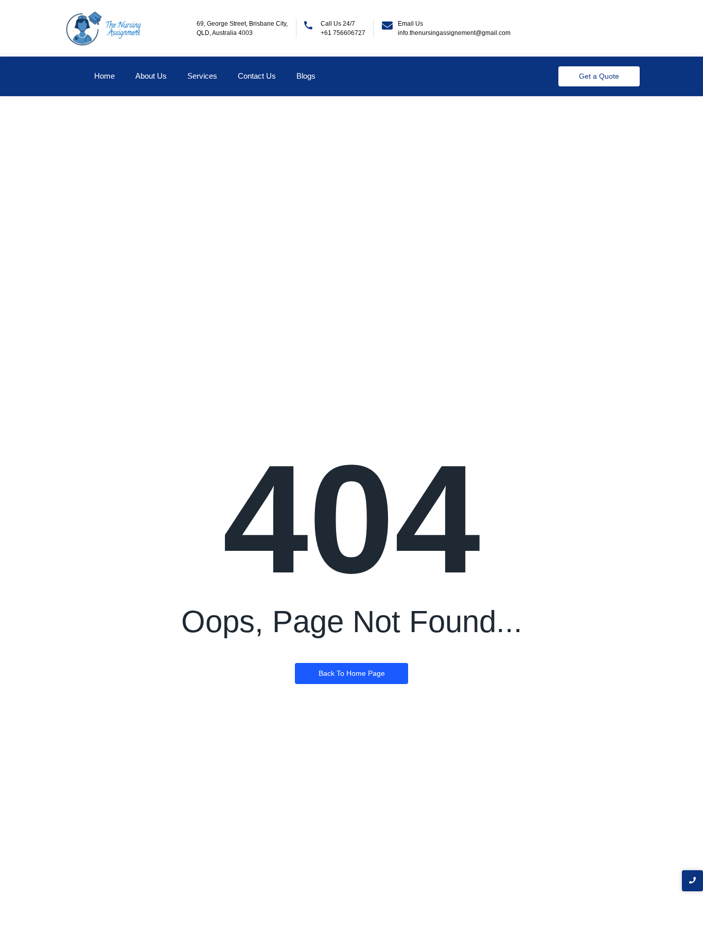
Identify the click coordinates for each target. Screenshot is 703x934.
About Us (151, 75)
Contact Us (257, 75)
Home (104, 75)
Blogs (305, 75)
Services (202, 75)
